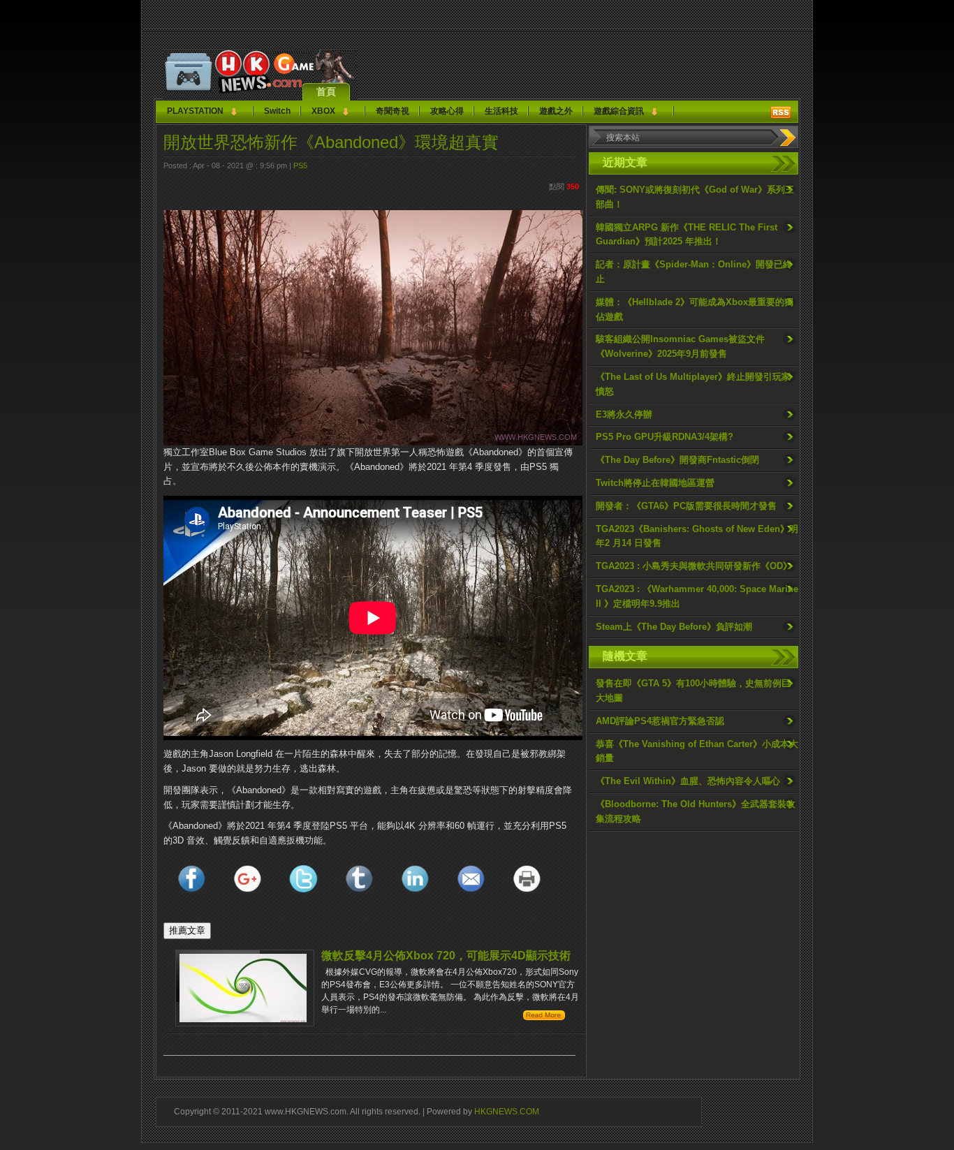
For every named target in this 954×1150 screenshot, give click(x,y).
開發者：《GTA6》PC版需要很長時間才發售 (686, 506)
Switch (277, 111)
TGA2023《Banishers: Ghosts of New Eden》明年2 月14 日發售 (697, 536)
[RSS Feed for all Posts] (781, 112)
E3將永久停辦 (624, 414)
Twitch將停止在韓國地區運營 (655, 483)
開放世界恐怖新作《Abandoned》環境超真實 (331, 142)
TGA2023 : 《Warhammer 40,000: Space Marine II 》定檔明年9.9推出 (697, 596)
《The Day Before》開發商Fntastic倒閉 (677, 460)
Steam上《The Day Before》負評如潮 (674, 626)
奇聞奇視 (392, 111)
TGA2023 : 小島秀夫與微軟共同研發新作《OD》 (694, 566)
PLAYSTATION (195, 111)
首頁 (326, 91)
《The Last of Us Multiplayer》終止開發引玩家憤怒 (693, 384)
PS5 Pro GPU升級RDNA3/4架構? (664, 437)
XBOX (323, 111)
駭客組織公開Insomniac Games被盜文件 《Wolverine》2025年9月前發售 (680, 346)
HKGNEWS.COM (506, 1111)
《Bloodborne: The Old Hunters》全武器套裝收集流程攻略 (695, 811)
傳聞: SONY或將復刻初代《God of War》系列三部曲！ (695, 196)
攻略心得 (447, 111)
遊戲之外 (556, 111)
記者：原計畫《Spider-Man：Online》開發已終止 (694, 271)
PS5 (300, 165)
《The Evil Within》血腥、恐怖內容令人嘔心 (688, 781)
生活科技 (501, 111)
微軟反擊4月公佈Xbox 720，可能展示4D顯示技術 (446, 955)
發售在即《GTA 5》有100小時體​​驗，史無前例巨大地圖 (693, 690)
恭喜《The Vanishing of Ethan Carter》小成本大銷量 (697, 751)
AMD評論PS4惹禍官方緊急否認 (660, 721)
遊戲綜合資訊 (619, 111)
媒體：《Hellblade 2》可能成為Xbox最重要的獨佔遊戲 (694, 309)
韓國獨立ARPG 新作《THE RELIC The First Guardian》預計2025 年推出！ (686, 234)
